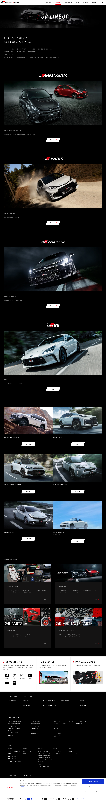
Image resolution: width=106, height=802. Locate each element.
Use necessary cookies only (93, 791)
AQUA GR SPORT (65, 700)
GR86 (24, 708)
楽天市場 (25, 753)
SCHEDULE (94, 2)
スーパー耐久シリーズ (36, 726)
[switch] (44, 799)
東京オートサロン (12, 756)
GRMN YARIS (26, 700)
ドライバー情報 (57, 733)
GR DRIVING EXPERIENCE (14, 751)
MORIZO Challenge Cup (59, 726)
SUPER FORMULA (35, 721)
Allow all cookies (93, 781)
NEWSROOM (85, 2)
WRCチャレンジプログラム (60, 723)
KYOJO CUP (56, 728)
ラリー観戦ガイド (57, 753)
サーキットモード (73, 753)
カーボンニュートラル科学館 (14, 761)
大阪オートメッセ (12, 758)
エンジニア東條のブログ (43, 766)
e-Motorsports (34, 736)
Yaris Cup (33, 731)
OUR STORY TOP (12, 700)
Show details (80, 799)
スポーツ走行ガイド (57, 751)
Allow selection (93, 786)
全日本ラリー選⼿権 (35, 723)
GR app (70, 751)
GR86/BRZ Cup (34, 728)
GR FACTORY (83, 705)
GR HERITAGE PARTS (85, 703)
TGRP (9, 753)
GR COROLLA (26, 705)
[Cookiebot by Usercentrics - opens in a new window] (10, 799)
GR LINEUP (58, 2)
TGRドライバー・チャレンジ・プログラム (63, 721)
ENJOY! (77, 2)
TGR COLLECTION (27, 751)
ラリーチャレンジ (35, 733)
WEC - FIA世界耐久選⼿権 (14, 723)
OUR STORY (49, 2)
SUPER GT (10, 735)
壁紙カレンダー (57, 736)
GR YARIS (25, 703)
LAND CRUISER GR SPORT (48, 700)
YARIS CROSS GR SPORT (48, 708)
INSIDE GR (79, 723)
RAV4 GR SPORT (46, 703)
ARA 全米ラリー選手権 (13, 732)
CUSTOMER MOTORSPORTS (61, 731)
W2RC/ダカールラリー (13, 726)
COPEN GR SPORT (65, 703)
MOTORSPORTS (68, 2)
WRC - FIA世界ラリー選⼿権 (14, 721)
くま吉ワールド (41, 764)
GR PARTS (82, 700)
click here (23, 787)
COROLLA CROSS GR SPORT (49, 705)
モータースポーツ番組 (81, 721)
